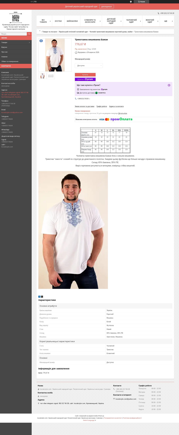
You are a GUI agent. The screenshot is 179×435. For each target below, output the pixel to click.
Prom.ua (101, 416)
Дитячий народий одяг (111, 21)
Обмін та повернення (9, 61)
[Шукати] (29, 34)
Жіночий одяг (150, 21)
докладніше (106, 6)
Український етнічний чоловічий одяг (73, 32)
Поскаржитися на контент (113, 418)
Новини (4, 57)
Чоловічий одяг (131, 21)
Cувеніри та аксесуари (90, 21)
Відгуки (4, 47)
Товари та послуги (49, 32)
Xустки (58, 21)
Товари (4, 42)
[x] (42, 297)
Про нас (4, 52)
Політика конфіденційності (132, 418)
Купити (85, 75)
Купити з (81, 79)
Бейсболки (72, 21)
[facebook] (39, 297)
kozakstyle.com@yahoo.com (12, 112)
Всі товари (43, 21)
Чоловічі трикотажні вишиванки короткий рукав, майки (111, 32)
